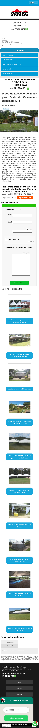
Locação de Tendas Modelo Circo (11, 64)
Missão (19, 694)
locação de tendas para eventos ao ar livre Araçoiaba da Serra (19, 422)
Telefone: (29, 229)
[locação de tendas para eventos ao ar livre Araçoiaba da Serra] (19, 406)
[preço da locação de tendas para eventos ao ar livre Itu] (19, 340)
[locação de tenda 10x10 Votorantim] (19, 374)
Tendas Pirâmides (7, 73)
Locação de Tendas (7, 59)
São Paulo (10, 646)
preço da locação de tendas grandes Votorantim (19, 629)
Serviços (19, 50)
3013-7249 (21, 22)
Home (19, 682)
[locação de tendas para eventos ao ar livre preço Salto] (19, 305)
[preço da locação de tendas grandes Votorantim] (19, 613)
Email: (10, 222)
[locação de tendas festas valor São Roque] (19, 510)
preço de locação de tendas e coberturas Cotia (19, 560)
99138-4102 (20, 29)
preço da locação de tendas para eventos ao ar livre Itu (19, 355)
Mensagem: (26, 253)
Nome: (10, 215)
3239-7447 (21, 26)
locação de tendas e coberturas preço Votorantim (19, 491)
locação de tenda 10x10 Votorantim (19, 389)
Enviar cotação (19, 283)
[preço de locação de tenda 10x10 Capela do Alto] (19, 579)
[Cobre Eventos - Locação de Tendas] (19, 12)
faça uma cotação (25, 198)
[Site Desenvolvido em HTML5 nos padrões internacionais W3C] (6, 726)
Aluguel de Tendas (7, 55)
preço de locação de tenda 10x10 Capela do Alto (20, 595)
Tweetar (6, 109)
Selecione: (10, 642)
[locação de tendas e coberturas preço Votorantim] (19, 475)
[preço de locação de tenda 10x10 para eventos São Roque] (19, 441)
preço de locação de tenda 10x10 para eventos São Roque (20, 457)
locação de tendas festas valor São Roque (19, 526)
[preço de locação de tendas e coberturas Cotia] (19, 544)
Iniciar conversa (16, 718)
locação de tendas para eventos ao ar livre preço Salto (19, 321)
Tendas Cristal (6, 69)
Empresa (19, 688)
